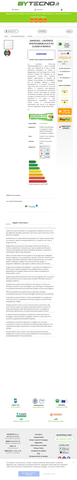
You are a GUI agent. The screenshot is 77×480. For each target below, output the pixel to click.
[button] (17, 44)
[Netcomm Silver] (34, 401)
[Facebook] (69, 458)
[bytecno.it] (38, 4)
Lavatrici (30, 36)
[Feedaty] (56, 414)
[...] (28, 109)
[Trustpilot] (21, 414)
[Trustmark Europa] (42, 401)
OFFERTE (42, 31)
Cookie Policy (60, 467)
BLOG (69, 31)
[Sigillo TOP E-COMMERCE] (15, 400)
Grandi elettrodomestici (18, 36)
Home (6, 36)
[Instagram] (64, 458)
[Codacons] (61, 400)
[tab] (8, 224)
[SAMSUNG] (41, 55)
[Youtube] (60, 458)
